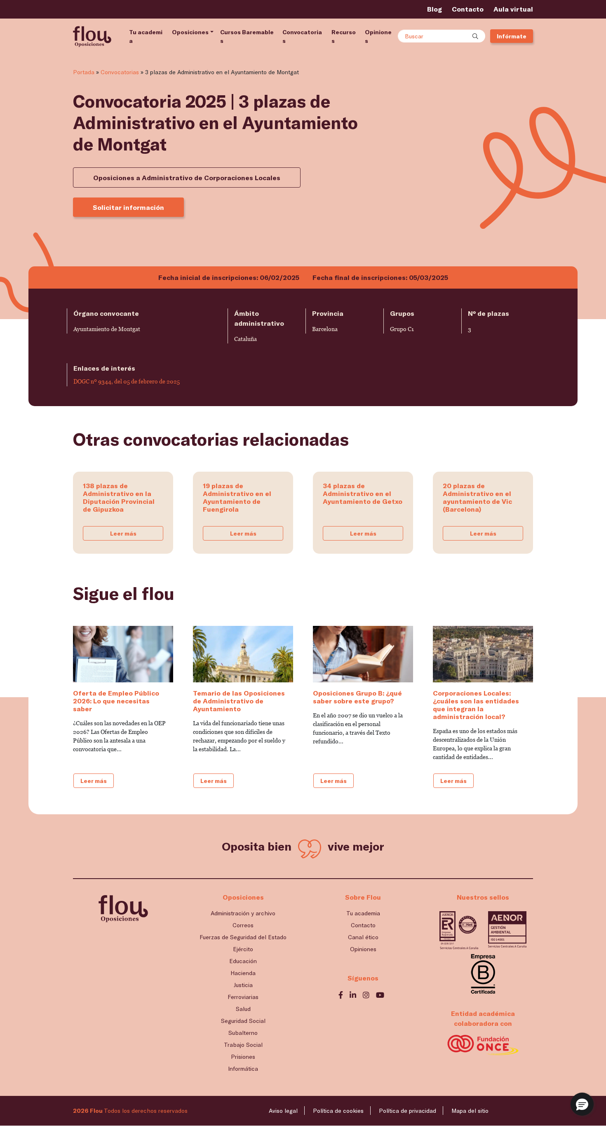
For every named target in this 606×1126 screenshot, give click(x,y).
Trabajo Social (243, 1044)
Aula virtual (513, 9)
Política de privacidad (407, 1110)
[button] (582, 1104)
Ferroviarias (243, 996)
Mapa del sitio (470, 1110)
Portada (83, 71)
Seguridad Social (243, 1020)
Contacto (468, 9)
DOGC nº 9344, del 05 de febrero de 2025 (126, 381)
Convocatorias (302, 36)
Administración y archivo (243, 913)
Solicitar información (128, 207)
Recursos (343, 36)
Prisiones (243, 1056)
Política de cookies (338, 1110)
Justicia (243, 984)
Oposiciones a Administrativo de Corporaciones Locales (186, 177)
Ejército (243, 948)
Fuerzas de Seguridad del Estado (243, 936)
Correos (243, 925)
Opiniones (378, 36)
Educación (243, 960)
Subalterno (243, 1032)
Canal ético (363, 936)
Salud (243, 1008)
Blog (434, 9)
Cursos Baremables (247, 36)
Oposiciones (190, 31)
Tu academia (145, 36)
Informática (243, 1068)
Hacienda (243, 972)
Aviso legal (283, 1110)
